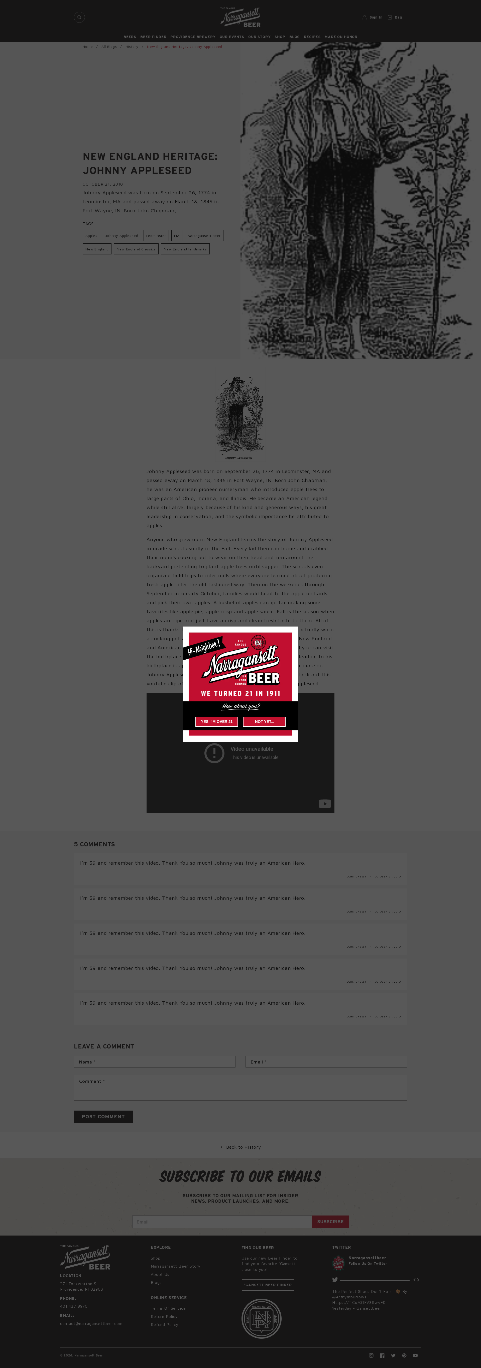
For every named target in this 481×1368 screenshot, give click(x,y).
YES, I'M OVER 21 (216, 721)
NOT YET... (264, 721)
